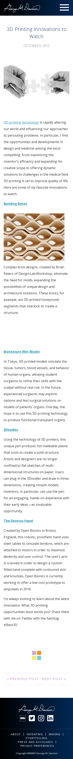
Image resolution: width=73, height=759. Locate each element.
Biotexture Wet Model (22, 351)
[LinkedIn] (50, 718)
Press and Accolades (35, 742)
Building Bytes (15, 203)
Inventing (35, 734)
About (16, 734)
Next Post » (54, 679)
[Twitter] (32, 718)
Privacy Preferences (37, 746)
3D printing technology (21, 122)
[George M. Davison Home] (22, 7)
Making (55, 734)
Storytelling (36, 738)
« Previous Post (23, 679)
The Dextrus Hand (18, 521)
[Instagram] (41, 718)
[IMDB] (23, 718)
